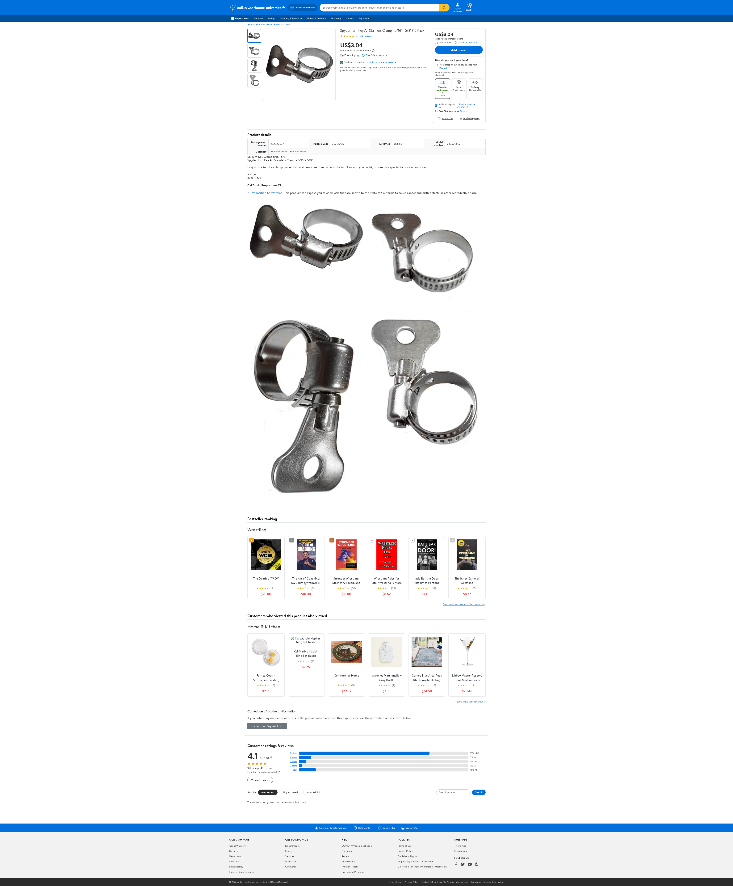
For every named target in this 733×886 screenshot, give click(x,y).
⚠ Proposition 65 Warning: (265, 193)
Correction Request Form (267, 726)
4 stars (293, 757)
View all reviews (260, 780)
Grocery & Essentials (291, 18)
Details (463, 111)
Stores (288, 851)
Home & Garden (264, 24)
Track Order (388, 828)
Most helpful (313, 792)
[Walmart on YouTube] (470, 864)
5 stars (293, 753)
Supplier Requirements (241, 872)
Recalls (345, 856)
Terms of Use (405, 845)
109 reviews (366, 36)
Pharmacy (336, 18)
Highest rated (290, 792)
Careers (350, 18)
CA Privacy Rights (407, 856)
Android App (460, 851)
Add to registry (471, 118)
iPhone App (460, 845)
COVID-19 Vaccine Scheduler (357, 845)
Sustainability (236, 866)
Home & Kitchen (282, 24)
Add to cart (459, 50)
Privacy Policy (405, 851)
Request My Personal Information (416, 861)
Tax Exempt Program (352, 872)
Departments (242, 18)
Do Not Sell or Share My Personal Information (422, 866)
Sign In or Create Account (333, 828)
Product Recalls (349, 866)
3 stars (293, 761)
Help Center (364, 828)
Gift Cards (290, 866)
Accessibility (348, 861)
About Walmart (237, 845)
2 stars (293, 765)
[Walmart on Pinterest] (477, 864)
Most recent (267, 792)
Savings (271, 18)
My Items (364, 18)
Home (250, 24)
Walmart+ (290, 861)
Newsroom (235, 856)
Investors (234, 861)
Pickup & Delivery (316, 18)
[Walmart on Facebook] (456, 864)
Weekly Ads (412, 828)
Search (479, 792)
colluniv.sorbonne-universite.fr (382, 62)
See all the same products (471, 701)
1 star (294, 769)
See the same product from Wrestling (464, 604)
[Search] (444, 7)
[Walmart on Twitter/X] (463, 864)
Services (258, 18)
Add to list (447, 118)
